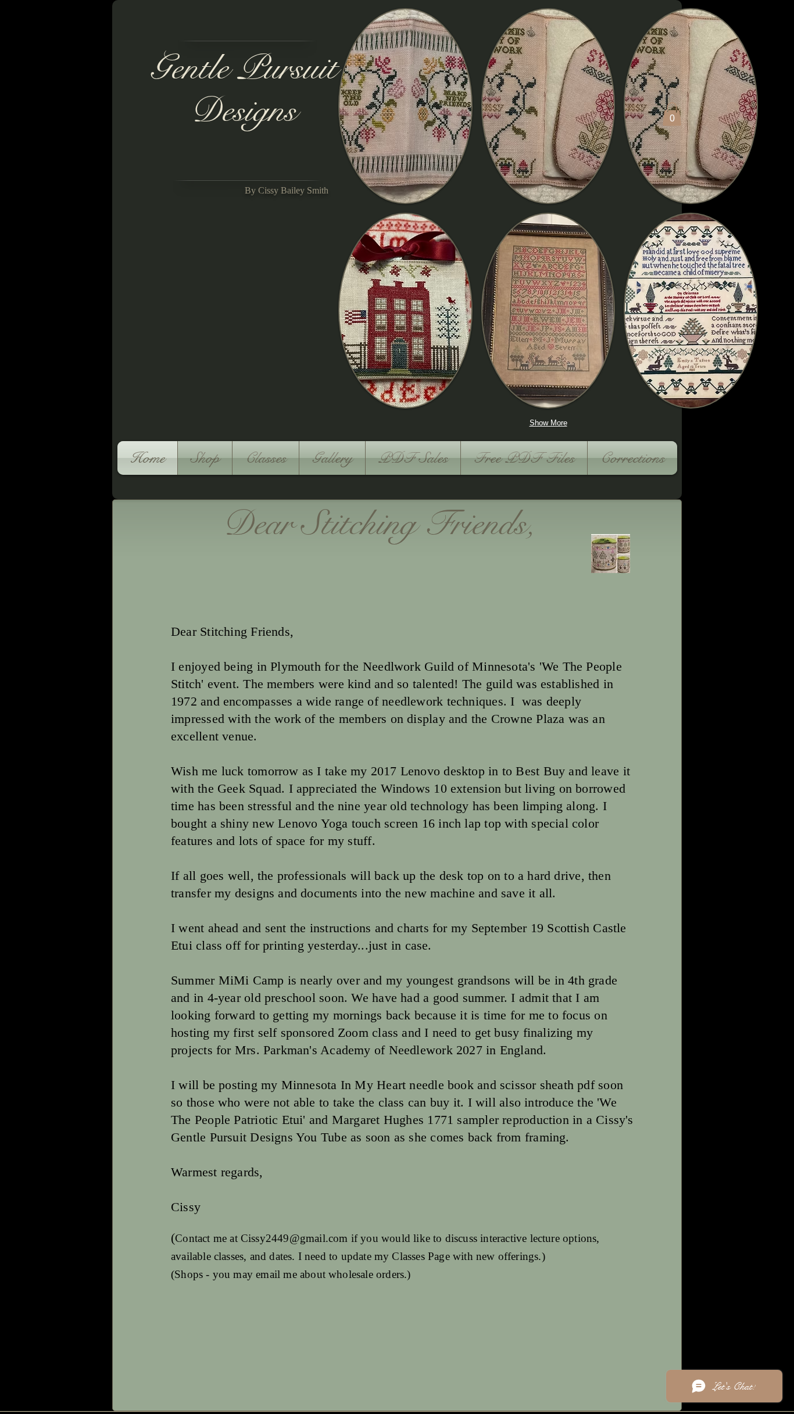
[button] (405, 106)
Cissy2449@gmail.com (294, 1238)
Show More (548, 422)
